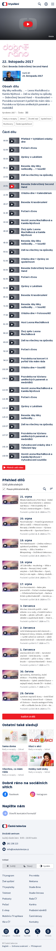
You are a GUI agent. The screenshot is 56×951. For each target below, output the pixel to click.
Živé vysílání (8, 881)
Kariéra (32, 904)
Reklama (33, 881)
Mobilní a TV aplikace (12, 916)
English (5, 946)
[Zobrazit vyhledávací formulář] (39, 4)
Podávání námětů (37, 910)
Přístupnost (36, 946)
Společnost (46, 118)
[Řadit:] (51, 488)
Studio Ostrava (36, 892)
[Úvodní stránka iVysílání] (10, 4)
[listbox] (28, 866)
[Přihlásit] (46, 4)
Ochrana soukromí (20, 946)
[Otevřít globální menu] (52, 4)
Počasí (5, 904)
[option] (11, 866)
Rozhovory (8, 124)
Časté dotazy (35, 916)
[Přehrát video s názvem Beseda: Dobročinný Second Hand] (28, 24)
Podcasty (6, 898)
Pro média (34, 875)
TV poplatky (8, 887)
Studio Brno (35, 887)
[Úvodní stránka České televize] (14, 826)
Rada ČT (33, 898)
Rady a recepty (10, 118)
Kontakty (33, 921)
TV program (8, 875)
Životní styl (33, 118)
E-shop (5, 910)
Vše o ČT (6, 921)
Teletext (6, 892)
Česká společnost (24, 124)
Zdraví (22, 118)
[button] (28, 24)
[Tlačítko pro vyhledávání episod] (44, 489)
